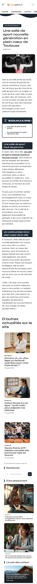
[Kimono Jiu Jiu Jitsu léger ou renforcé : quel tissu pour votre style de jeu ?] (17, 343)
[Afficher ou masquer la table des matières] (31, 121)
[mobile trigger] (4, 4)
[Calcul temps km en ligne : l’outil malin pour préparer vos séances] (17, 387)
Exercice (8, 400)
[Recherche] (28, 4)
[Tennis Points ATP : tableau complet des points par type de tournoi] (17, 432)
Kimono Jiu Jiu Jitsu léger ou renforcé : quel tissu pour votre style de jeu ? (16, 362)
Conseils (8, 553)
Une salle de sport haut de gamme (16, 127)
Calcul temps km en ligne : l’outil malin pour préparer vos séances (16, 407)
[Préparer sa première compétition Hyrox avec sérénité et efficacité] (19, 499)
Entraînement (12, 25)
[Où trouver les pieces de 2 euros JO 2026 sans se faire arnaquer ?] (19, 538)
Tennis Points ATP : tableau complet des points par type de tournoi (17, 452)
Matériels (8, 355)
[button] (30, 463)
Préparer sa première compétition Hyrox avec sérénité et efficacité (19, 518)
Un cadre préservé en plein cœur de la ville (17, 133)
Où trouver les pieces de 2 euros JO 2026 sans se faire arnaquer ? (18, 557)
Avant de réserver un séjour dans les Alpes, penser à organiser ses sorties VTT (17, 576)
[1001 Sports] (15, 4)
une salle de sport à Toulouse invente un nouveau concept (17, 155)
